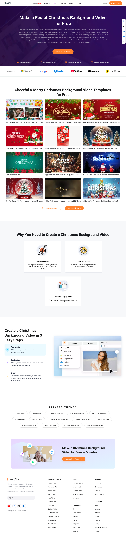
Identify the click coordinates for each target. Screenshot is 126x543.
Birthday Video (52, 509)
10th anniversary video (82, 419)
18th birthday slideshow (95, 425)
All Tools (75, 498)
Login (105, 3)
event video (21, 413)
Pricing (80, 3)
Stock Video (76, 527)
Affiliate (97, 513)
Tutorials (97, 491)
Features (75, 531)
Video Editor (52, 520)
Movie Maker (52, 524)
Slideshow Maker (53, 516)
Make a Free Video (63, 52)
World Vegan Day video (77, 413)
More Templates (51, 208)
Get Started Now (73, 208)
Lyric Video (51, 505)
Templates (34, 3)
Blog (74, 509)
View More (51, 527)
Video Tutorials (99, 494)
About (97, 505)
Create (46, 3)
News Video (52, 491)
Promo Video (52, 483)
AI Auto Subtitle (77, 487)
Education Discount (101, 527)
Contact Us (98, 487)
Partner (97, 516)
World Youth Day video (99, 413)
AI (55, 3)
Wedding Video (52, 502)
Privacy (97, 531)
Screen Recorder (78, 494)
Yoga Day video (37, 419)
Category (75, 520)
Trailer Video (52, 494)
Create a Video (115, 3)
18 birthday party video (28, 425)
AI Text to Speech (78, 483)
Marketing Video (53, 487)
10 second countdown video (58, 419)
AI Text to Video (77, 491)
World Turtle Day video (55, 413)
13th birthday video (103, 419)
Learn (71, 3)
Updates (97, 509)
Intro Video (51, 498)
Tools (63, 3)
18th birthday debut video (71, 425)
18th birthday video (50, 425)
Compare (75, 516)
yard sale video (20, 419)
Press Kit (97, 520)
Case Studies (77, 513)
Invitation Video (53, 513)
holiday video (36, 413)
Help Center (98, 483)
